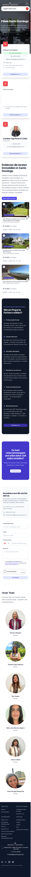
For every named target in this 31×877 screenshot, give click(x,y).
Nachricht (5, 548)
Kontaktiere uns (14, 74)
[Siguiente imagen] (27, 217)
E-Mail (4, 532)
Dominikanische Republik (22, 829)
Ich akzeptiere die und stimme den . (15, 563)
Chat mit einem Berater (16, 53)
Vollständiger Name (8, 523)
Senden (16, 577)
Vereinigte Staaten (20, 819)
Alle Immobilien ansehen (9, 198)
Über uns (3, 826)
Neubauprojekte (5, 812)
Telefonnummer (7, 540)
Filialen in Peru (4, 819)
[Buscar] (27, 8)
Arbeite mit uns (5, 829)
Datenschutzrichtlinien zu (12, 564)
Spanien (18, 824)
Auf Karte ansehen (15, 114)
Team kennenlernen (14, 153)
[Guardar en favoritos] (4, 204)
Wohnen (3, 809)
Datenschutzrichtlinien (6, 833)
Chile (17, 827)
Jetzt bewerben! (15, 471)
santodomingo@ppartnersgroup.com (16, 515)
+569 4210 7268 (10, 512)
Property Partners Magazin (7, 831)
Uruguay (18, 822)
